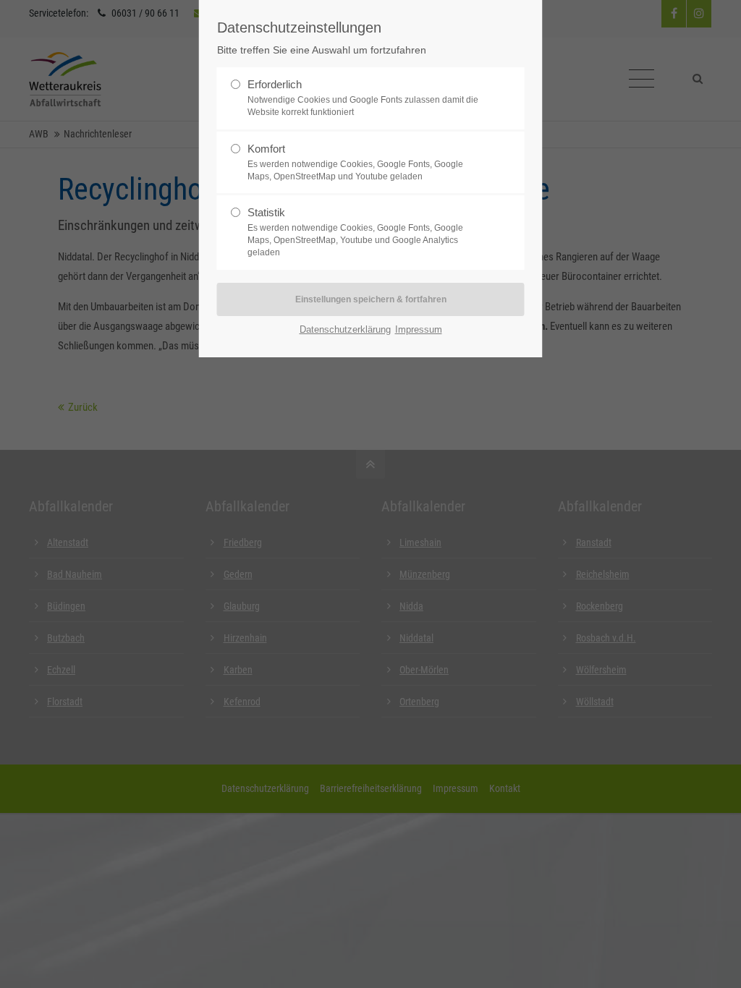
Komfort (266, 148)
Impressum (418, 329)
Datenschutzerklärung (345, 329)
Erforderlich (274, 84)
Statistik (266, 212)
